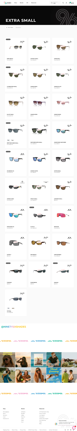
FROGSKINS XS (10, 226)
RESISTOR (56, 226)
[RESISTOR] (63, 214)
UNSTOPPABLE (57, 254)
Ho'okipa (9, 311)
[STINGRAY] (16, 270)
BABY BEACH (10, 58)
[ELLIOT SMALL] (16, 102)
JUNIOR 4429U (10, 198)
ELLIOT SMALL (10, 114)
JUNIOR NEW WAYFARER (60, 142)
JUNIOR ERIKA (33, 86)
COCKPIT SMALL (34, 58)
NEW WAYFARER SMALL (12, 143)
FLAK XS (32, 226)
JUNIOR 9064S (57, 114)
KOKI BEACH (33, 254)
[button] (15, 3)
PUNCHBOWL (33, 282)
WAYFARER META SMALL (36, 142)
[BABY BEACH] (16, 46)
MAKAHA (56, 282)
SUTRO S (9, 254)
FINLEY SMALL (33, 198)
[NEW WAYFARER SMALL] (16, 129)
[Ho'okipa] (16, 297)
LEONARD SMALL (58, 198)
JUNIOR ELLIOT (57, 86)
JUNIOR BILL (57, 58)
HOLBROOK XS (10, 171)
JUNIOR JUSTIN (34, 171)
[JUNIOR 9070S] (39, 102)
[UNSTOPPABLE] (63, 242)
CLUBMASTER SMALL (12, 86)
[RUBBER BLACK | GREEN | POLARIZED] (12, 140)
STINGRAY (9, 282)
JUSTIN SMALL (57, 171)
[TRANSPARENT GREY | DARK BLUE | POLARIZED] (9, 140)
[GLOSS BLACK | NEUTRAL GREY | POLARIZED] (9, 308)
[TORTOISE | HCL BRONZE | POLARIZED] (12, 308)
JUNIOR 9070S (33, 114)
